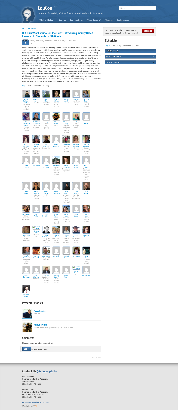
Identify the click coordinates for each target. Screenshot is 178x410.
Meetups (109, 20)
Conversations (76, 20)
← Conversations (29, 28)
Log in (24, 85)
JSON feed (96, 357)
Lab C (32, 43)
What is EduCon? (46, 20)
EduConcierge (123, 20)
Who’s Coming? (94, 20)
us (34, 406)
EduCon (48, 7)
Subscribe (148, 31)
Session (25, 42)
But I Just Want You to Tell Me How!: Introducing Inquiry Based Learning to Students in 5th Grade (57, 34)
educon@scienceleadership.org (35, 402)
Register (62, 20)
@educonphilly (47, 371)
